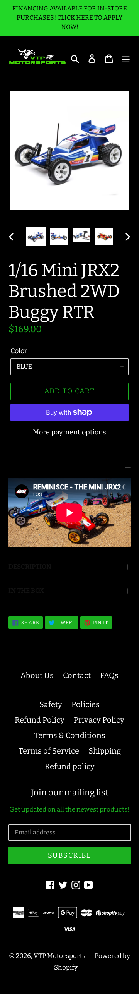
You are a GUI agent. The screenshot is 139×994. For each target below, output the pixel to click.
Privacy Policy (99, 719)
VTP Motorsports (59, 956)
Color (18, 351)
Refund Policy (39, 719)
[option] (35, 236)
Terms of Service (49, 750)
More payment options (69, 432)
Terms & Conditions (69, 735)
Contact (77, 675)
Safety (50, 704)
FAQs (109, 675)
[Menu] (125, 58)
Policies (85, 704)
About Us (37, 675)
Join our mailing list (69, 793)
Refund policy (70, 766)
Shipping (104, 750)
